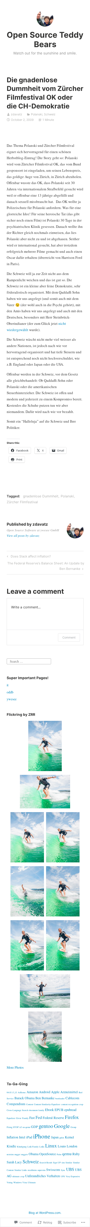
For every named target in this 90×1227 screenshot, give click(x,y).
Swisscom (53, 1169)
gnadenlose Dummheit (40, 496)
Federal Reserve (53, 1117)
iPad (29, 1137)
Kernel (69, 1137)
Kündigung (22, 1146)
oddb (10, 692)
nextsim (10, 1154)
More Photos (15, 1067)
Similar (69, 1162)
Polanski (36, 114)
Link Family (33, 1146)
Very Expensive (73, 1176)
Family (25, 1118)
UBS (70, 1169)
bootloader (60, 1098)
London (72, 1146)
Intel (22, 1137)
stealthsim (32, 1170)
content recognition (69, 1104)
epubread (70, 1109)
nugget (17, 1154)
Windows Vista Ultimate (24, 1182)
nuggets (24, 1154)
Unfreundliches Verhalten (42, 1176)
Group (73, 1127)
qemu (67, 1153)
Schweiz (49, 114)
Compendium (16, 1104)
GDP (34, 1126)
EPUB (59, 1109)
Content (29, 1104)
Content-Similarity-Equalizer (47, 1104)
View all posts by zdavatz (23, 535)
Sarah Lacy (14, 1162)
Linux (51, 1145)
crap (81, 1104)
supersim (41, 1170)
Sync (63, 1170)
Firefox (72, 1117)
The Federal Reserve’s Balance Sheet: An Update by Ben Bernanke (45, 566)
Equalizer (11, 1118)
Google (62, 1125)
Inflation (12, 1137)
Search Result (46, 1162)
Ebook (49, 1109)
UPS (63, 1176)
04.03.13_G (12, 1092)
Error (18, 1118)
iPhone (41, 1136)
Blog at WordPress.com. (45, 1212)
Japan (55, 1137)
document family (36, 1110)
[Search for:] (29, 660)
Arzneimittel (69, 1092)
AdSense (22, 1092)
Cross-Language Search (17, 1110)
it (7, 685)
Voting (10, 1182)
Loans (62, 1146)
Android (44, 1092)
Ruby (76, 1154)
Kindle (11, 1146)
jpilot (61, 1137)
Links (41, 1146)
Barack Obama (24, 1098)
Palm (59, 1154)
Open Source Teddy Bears (45, 39)
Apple (55, 1092)
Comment (69, 637)
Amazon (32, 1092)
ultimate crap (18, 1176)
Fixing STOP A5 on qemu (18, 1127)
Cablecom (72, 1098)
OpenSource (47, 1154)
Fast (32, 1117)
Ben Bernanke (44, 1098)
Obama (34, 1154)
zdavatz (16, 114)
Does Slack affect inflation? (28, 557)
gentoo (46, 1125)
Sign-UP (57, 1162)
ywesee (12, 699)
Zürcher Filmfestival (22, 502)
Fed (39, 1117)
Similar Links (20, 1170)
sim (63, 1162)
